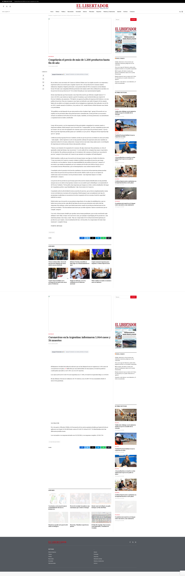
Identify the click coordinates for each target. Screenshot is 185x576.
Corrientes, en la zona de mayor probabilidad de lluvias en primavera (57, 507)
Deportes (98, 11)
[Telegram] (43, 85)
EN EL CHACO (120, 58)
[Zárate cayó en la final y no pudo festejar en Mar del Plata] (101, 498)
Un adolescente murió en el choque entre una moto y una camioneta (125, 204)
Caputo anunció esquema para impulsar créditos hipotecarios (101, 262)
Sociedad (78, 11)
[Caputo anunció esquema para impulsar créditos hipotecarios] (101, 254)
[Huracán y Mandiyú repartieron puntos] (80, 517)
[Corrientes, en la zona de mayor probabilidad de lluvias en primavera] (58, 498)
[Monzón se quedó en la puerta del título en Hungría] (58, 517)
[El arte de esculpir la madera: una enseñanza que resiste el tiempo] (80, 498)
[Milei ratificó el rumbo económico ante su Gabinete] (101, 273)
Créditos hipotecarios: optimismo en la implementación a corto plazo (125, 181)
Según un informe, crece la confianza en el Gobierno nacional (78, 282)
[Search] (180, 11)
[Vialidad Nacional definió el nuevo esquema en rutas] (126, 125)
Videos (57, 11)
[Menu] (182, 11)
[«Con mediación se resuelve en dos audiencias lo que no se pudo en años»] (126, 147)
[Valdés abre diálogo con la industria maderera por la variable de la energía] (126, 101)
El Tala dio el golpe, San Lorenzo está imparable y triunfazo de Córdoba (101, 526)
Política (63, 11)
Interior (85, 11)
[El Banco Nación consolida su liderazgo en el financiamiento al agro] (80, 254)
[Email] (43, 82)
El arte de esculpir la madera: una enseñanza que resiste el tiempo (80, 506)
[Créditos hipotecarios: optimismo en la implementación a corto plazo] (126, 171)
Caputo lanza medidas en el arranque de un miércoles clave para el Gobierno (57, 282)
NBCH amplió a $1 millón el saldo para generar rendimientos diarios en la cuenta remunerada (125, 72)
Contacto (132, 11)
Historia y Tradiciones (109, 11)
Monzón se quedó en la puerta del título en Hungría (58, 525)
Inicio (52, 11)
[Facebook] (43, 75)
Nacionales (70, 11)
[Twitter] (43, 79)
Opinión (119, 11)
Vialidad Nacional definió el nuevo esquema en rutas (26, 1)
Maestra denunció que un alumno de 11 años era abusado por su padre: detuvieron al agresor (125, 78)
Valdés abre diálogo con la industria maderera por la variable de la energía (125, 113)
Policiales (91, 11)
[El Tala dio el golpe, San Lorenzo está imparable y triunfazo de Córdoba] (101, 517)
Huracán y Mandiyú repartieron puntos (79, 525)
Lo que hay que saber (54, 441)
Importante (51, 232)
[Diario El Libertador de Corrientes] (92, 6)
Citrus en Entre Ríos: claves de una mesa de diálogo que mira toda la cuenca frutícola (57, 263)
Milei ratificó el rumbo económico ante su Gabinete (101, 281)
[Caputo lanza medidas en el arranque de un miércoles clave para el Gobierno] (58, 273)
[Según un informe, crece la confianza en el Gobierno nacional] (80, 273)
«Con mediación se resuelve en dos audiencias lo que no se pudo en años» (125, 159)
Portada (50, 15)
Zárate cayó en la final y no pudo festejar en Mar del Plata (101, 506)
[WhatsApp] (43, 88)
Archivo (125, 11)
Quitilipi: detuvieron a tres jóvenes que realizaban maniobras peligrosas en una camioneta (124, 63)
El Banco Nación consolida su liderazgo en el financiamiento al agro (79, 263)
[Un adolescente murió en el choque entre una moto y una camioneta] (126, 193)
